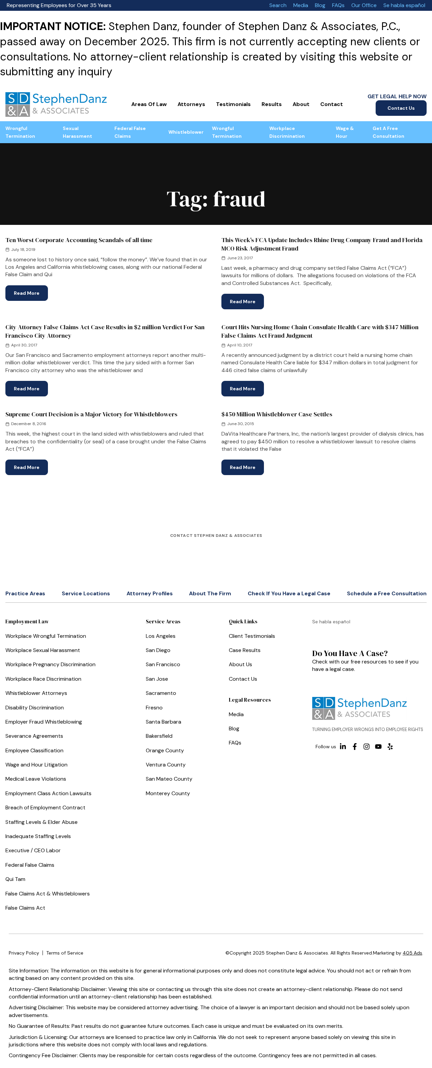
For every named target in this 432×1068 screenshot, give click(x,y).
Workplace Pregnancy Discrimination (50, 664)
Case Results (245, 650)
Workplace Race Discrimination (43, 678)
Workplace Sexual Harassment (42, 650)
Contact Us (401, 108)
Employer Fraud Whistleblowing (43, 721)
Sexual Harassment (77, 132)
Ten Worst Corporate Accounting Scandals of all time (79, 240)
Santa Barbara (163, 721)
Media (300, 5)
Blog (320, 5)
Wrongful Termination (20, 132)
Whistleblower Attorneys (36, 693)
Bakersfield (159, 735)
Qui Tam (15, 879)
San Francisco (163, 664)
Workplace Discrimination (287, 132)
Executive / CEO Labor (33, 850)
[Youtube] (378, 746)
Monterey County (168, 793)
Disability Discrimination (34, 707)
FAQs (338, 5)
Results (272, 104)
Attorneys (191, 104)
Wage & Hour (345, 132)
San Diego (158, 650)
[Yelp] (390, 746)
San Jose (157, 678)
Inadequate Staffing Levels (38, 836)
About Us (240, 664)
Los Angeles (161, 636)
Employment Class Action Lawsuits (48, 793)
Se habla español (404, 5)
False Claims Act (25, 907)
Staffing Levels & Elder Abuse (41, 822)
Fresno (154, 707)
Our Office (364, 5)
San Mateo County (169, 778)
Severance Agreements (34, 735)
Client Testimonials (252, 636)
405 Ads (412, 953)
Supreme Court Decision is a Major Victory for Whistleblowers (91, 414)
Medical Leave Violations (35, 778)
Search (278, 5)
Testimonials (233, 104)
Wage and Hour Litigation (36, 764)
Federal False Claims (130, 132)
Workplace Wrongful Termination (45, 636)
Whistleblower (186, 132)
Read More (31, 290)
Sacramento (161, 693)
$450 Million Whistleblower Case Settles (276, 414)
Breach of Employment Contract (45, 807)
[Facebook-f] (354, 746)
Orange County (165, 750)
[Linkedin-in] (343, 746)
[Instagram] (366, 746)
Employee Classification (34, 750)
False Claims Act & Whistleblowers (47, 893)
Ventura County (166, 764)
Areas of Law (149, 104)
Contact (331, 104)
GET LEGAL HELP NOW (397, 96)
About (301, 104)
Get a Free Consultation (388, 132)
